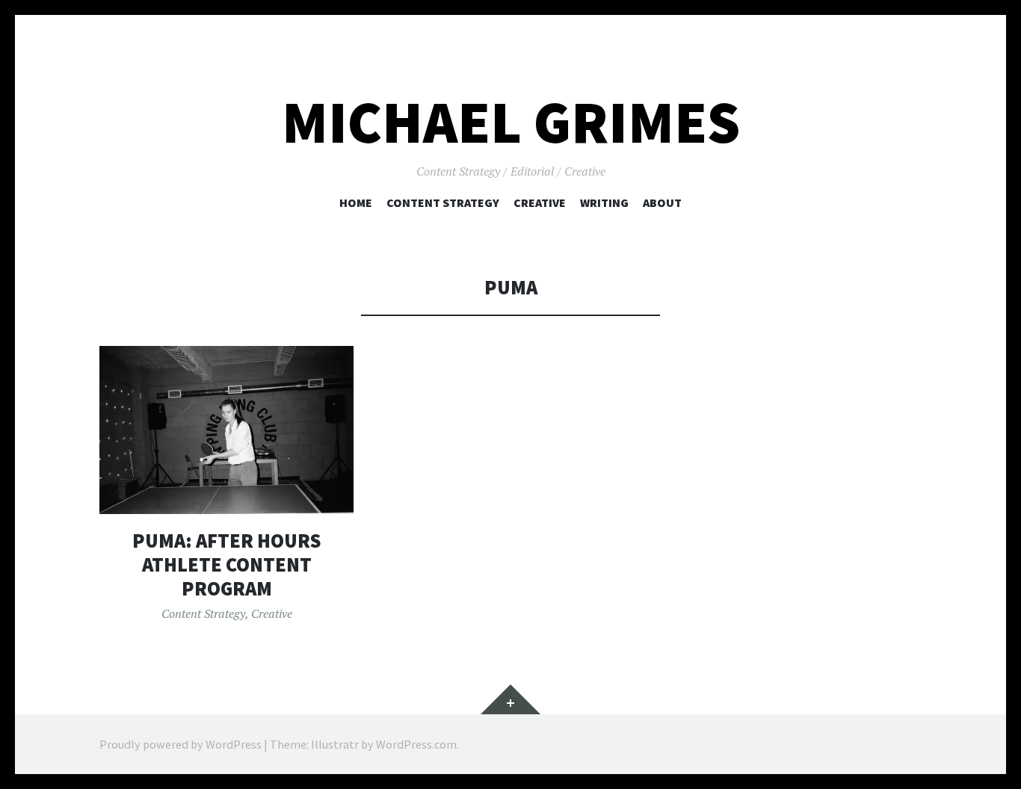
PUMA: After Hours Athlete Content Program (226, 564)
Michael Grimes (511, 122)
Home (355, 202)
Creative (539, 202)
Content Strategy (442, 202)
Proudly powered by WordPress (180, 744)
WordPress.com (416, 744)
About (662, 202)
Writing (604, 202)
